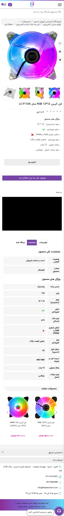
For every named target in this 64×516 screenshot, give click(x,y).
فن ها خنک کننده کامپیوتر (27, 24)
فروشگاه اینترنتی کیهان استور (47, 21)
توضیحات (43, 242)
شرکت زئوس (22, 506)
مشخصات (32, 242)
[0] (6, 4)
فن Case (8, 24)
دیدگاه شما (20, 242)
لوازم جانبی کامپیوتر (52, 24)
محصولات (26, 21)
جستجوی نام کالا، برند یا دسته (45, 12)
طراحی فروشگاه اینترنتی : (36, 506)
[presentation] (56, 412)
